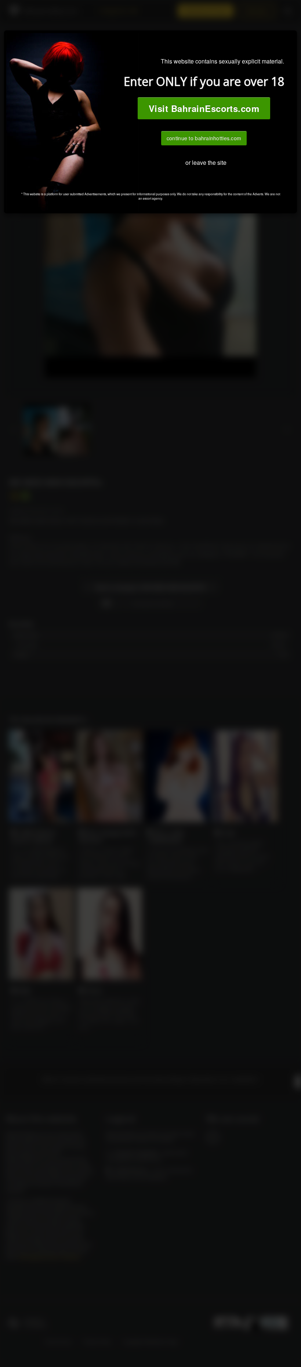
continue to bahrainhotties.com (204, 138)
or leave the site (205, 162)
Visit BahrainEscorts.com (204, 108)
